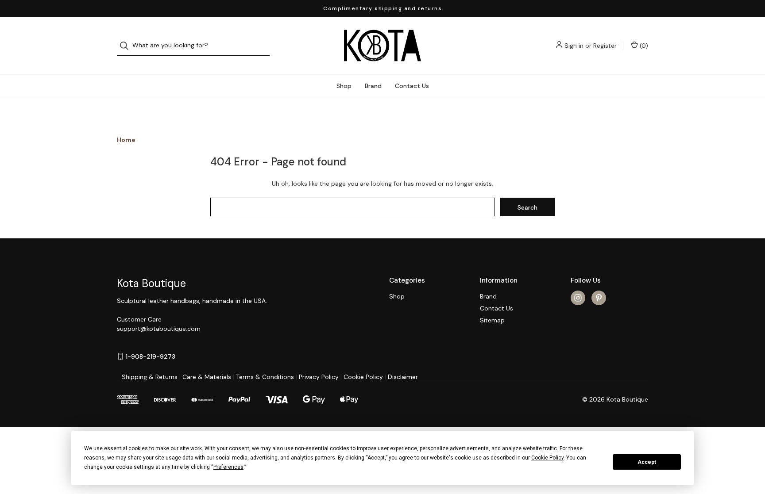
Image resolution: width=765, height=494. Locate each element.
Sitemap (492, 320)
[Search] (127, 46)
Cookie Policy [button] (547, 458)
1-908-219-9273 (150, 356)
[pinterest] (599, 298)
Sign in (573, 46)
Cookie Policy (363, 377)
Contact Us (412, 86)
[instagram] (578, 298)
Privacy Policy (319, 377)
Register (605, 46)
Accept (647, 462)
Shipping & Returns (150, 377)
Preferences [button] (228, 467)
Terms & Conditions (265, 377)
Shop (344, 86)
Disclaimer (403, 377)
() (643, 46)
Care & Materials (206, 377)
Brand (373, 86)
